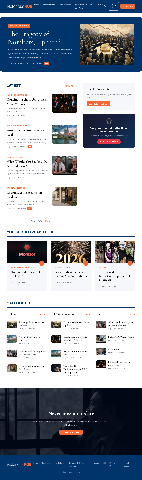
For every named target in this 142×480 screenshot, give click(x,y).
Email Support (127, 464)
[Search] (105, 6)
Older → (49, 221)
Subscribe (128, 6)
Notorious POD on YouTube (76, 464)
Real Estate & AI (15, 157)
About (100, 4)
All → (43, 314)
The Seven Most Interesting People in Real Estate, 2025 (114, 275)
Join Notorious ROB (98, 104)
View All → (71, 86)
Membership (49, 4)
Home (36, 4)
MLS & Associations (17, 95)
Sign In (113, 6)
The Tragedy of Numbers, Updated (34, 38)
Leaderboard (65, 4)
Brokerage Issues (19, 26)
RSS (104, 463)
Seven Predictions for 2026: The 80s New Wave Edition (71, 274)
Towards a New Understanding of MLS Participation (75, 369)
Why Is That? (114, 349)
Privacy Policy (112, 464)
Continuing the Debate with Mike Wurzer (75, 338)
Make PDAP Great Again (121, 336)
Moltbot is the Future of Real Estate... (25, 274)
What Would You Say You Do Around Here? (32, 353)
